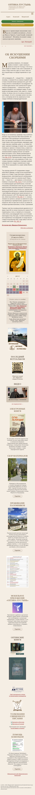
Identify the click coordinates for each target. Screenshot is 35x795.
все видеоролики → (17, 404)
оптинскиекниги (17, 638)
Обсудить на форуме (27, 228)
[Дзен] (13, 14)
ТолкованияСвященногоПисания (17, 716)
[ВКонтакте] (3, 14)
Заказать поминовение (17, 21)
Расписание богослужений (17, 24)
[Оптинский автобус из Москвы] (17, 350)
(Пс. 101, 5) (17, 221)
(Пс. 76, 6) (18, 182)
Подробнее (17, 769)
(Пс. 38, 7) (21, 197)
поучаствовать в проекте (17, 728)
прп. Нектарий (26, 42)
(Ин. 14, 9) (8, 157)
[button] (2, 46)
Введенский (25, 16)
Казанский (16, 16)
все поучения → (28, 46)
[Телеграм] (10, 14)
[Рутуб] (8, 14)
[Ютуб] (5, 14)
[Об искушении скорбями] (17, 117)
